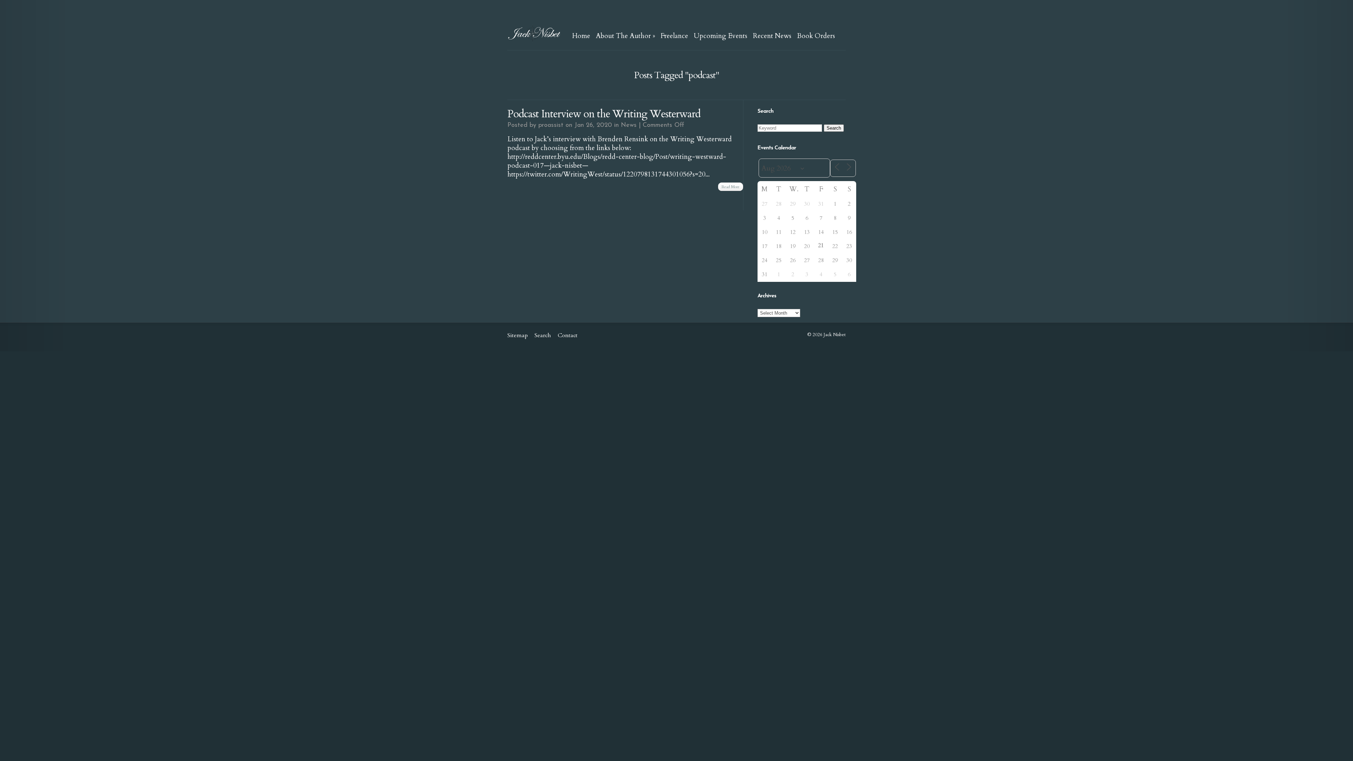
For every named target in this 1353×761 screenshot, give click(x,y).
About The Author (625, 36)
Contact (567, 335)
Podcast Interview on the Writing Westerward (603, 114)
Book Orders (816, 36)
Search (543, 335)
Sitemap (517, 335)
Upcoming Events (720, 36)
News (629, 125)
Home (581, 36)
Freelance (674, 36)
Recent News (772, 36)
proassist (550, 125)
